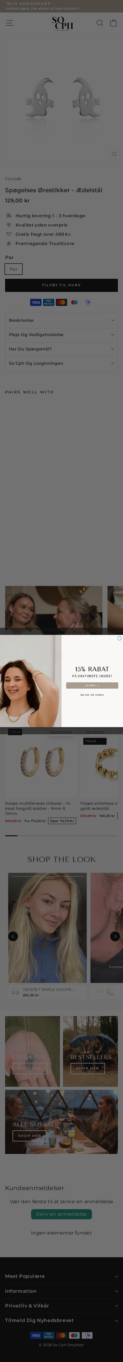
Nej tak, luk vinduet (92, 695)
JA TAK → (92, 685)
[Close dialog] (120, 638)
